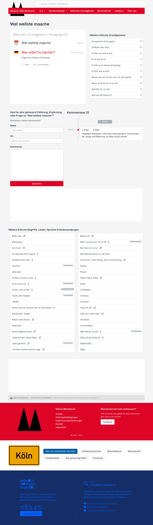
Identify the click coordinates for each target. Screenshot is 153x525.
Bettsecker (17, 242)
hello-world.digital (31, 513)
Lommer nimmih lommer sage (26, 349)
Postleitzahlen (52, 458)
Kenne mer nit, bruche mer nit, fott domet (117, 77)
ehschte (42, 266)
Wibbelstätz (86, 343)
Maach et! (85, 236)
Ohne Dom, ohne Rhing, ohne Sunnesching (101, 260)
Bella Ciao (17, 236)
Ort (11, 136)
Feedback (107, 422)
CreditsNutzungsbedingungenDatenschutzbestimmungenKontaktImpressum (69, 421)
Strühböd (84, 319)
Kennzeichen (134, 451)
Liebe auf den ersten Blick (24, 337)
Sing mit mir (86, 308)
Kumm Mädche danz (22, 331)
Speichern (37, 183)
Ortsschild (98, 458)
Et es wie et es (117, 59)
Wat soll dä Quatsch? (117, 95)
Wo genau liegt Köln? (76, 458)
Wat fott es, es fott (117, 89)
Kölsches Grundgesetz (82, 11)
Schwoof (84, 302)
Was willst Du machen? (38, 52)
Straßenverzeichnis (91, 451)
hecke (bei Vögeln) (42, 295)
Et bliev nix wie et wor (117, 53)
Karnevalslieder (57, 11)
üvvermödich (86, 325)
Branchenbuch (114, 451)
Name (13, 125)
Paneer (83, 266)
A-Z (41, 11)
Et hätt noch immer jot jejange (117, 65)
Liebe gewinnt (42, 343)
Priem (83, 284)
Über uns (132, 11)
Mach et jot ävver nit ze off (117, 83)
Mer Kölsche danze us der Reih (95, 254)
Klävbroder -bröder (21, 314)
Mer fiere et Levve (89, 248)
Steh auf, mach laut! (90, 314)
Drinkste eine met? (117, 47)
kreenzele (16, 325)
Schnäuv (84, 296)
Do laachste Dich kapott (117, 41)
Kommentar (16, 147)
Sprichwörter (104, 11)
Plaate (83, 272)
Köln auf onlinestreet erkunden (60, 451)
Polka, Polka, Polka (89, 278)
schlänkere (85, 290)
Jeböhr (15, 302)
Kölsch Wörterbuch (22, 10)
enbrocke (16, 272)
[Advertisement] (48, 86)
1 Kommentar (43, 64)
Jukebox (119, 11)
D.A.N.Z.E (16, 248)
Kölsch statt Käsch (21, 319)
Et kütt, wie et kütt (117, 71)
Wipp (82, 349)
